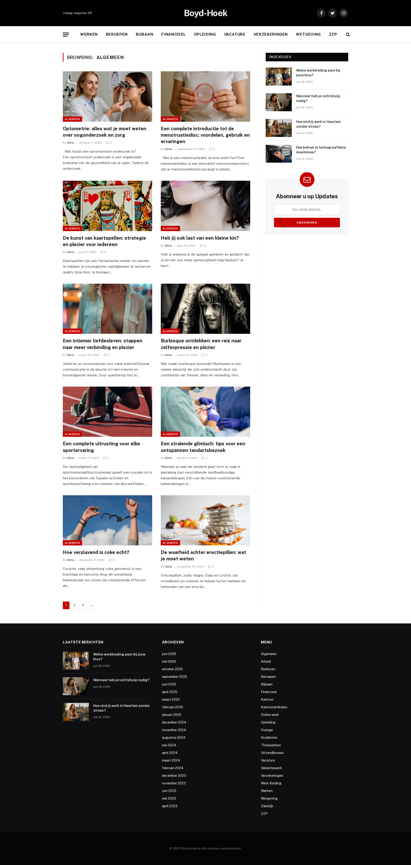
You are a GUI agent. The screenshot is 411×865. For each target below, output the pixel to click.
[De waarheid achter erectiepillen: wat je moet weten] (205, 520)
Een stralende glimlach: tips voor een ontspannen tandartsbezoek (203, 447)
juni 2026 (169, 654)
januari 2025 (171, 715)
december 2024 (174, 722)
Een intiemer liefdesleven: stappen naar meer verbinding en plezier (102, 344)
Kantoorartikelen (274, 707)
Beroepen (117, 34)
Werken (89, 34)
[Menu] (66, 34)
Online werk (270, 715)
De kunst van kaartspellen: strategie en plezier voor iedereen (104, 241)
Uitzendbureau (272, 753)
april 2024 (170, 753)
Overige (267, 730)
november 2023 (174, 783)
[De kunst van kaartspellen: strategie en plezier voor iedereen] (107, 206)
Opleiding (205, 34)
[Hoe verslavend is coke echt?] (107, 520)
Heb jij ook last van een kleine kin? (200, 238)
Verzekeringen (271, 34)
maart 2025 (171, 699)
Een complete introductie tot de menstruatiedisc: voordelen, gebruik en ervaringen (205, 135)
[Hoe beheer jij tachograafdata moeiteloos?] (279, 154)
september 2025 (174, 677)
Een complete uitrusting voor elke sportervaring (101, 447)
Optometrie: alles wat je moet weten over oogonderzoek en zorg (104, 132)
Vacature (234, 34)
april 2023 (169, 806)
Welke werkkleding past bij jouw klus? (318, 72)
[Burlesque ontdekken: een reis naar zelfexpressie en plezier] (205, 309)
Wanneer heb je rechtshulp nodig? (318, 98)
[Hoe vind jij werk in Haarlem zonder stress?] (279, 128)
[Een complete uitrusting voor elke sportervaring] (107, 412)
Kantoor (267, 699)
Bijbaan (144, 34)
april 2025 (169, 692)
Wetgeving (308, 34)
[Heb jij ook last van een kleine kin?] (205, 206)
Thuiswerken (271, 745)
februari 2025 (172, 707)
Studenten (269, 737)
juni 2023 (169, 791)
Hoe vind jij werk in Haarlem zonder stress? (318, 124)
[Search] (347, 34)
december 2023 (174, 776)
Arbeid (266, 661)
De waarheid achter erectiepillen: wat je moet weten (203, 555)
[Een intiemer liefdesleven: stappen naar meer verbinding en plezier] (107, 309)
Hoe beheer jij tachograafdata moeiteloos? (321, 150)
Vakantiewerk (271, 768)
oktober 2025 (172, 669)
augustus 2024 (174, 737)
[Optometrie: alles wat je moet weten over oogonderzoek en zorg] (107, 96)
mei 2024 (169, 745)
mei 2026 (169, 661)
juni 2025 (169, 684)
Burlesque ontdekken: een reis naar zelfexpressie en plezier (201, 344)
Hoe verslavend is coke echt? (96, 552)
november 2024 (174, 730)
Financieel (173, 34)
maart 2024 (171, 760)
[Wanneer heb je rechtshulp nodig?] (279, 102)
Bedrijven (268, 669)
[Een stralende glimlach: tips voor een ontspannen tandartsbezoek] (205, 412)
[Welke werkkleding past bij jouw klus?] (279, 77)
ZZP (333, 34)
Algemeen (72, 119)
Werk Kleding (271, 783)
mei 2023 (169, 798)
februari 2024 (172, 768)
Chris (70, 142)
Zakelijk (267, 806)
